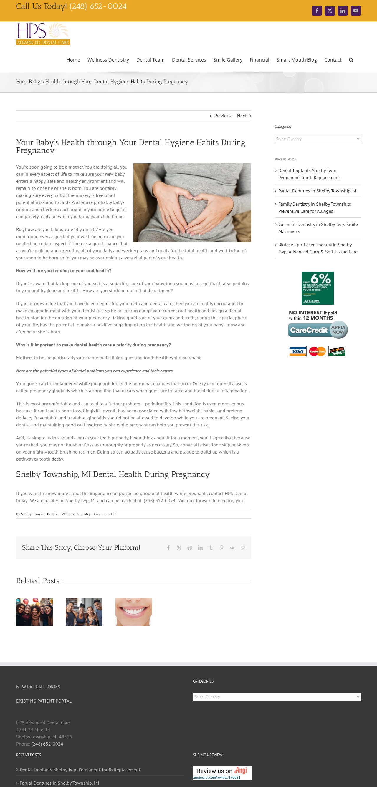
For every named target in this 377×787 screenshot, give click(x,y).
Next (242, 116)
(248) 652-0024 (47, 744)
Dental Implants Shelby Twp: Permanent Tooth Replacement (80, 770)
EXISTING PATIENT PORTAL (44, 701)
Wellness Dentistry (76, 514)
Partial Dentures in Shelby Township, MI (318, 191)
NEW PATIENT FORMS (38, 687)
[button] (351, 59)
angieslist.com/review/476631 (217, 778)
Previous (223, 116)
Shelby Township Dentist (39, 514)
